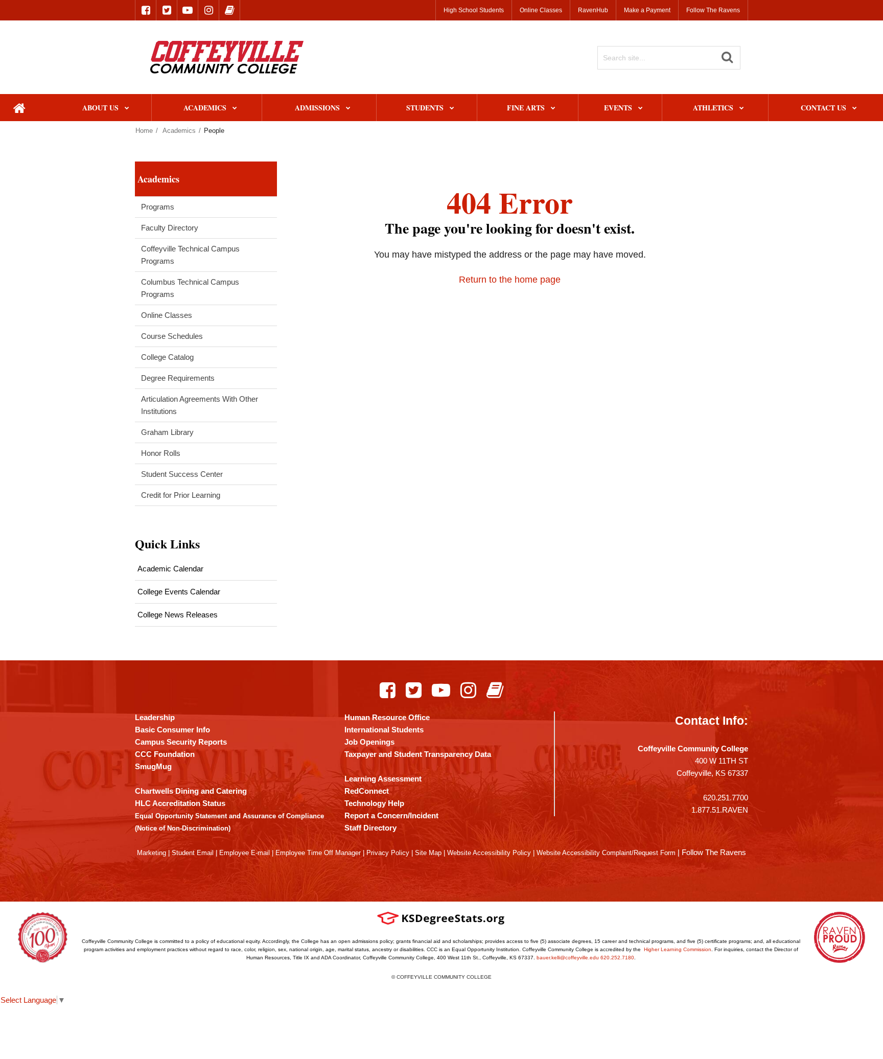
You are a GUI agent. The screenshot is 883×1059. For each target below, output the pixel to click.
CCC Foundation (165, 754)
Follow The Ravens (713, 10)
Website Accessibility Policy (489, 853)
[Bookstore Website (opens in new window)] (229, 10)
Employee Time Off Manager (318, 853)
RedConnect (366, 791)
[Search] (727, 57)
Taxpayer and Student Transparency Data (417, 754)
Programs (157, 206)
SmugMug (153, 766)
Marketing (151, 853)
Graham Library (167, 432)
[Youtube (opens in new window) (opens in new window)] (441, 690)
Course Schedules (172, 336)
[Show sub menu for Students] (452, 108)
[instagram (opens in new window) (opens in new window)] (208, 10)
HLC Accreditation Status (180, 803)
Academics (179, 130)
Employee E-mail (244, 853)
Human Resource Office (387, 717)
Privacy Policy (387, 853)
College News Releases (177, 614)
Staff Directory (370, 827)
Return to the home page (510, 279)
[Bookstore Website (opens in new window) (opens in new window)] (494, 690)
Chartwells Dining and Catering (191, 791)
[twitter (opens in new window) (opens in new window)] (166, 10)
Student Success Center (182, 474)
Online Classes (541, 10)
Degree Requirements (178, 378)
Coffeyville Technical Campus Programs (190, 254)
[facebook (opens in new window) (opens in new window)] (145, 10)
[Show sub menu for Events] (640, 108)
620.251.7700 (725, 797)
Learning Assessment (383, 778)
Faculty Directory (169, 227)
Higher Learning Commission (677, 949)
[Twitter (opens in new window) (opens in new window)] (414, 690)
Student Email (193, 853)
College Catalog (167, 357)
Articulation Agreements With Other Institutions (199, 405)
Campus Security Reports (181, 742)
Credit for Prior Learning (180, 495)
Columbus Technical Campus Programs (190, 288)
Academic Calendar (170, 568)
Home (144, 130)
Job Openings (369, 742)
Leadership (155, 717)
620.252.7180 (617, 957)
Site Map (428, 853)
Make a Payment (647, 10)
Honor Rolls (160, 453)
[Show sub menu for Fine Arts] (553, 108)
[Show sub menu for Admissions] (348, 108)
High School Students (474, 10)
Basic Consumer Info (172, 729)
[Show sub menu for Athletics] (741, 108)
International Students (384, 729)
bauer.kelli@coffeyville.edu (568, 957)
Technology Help (374, 803)
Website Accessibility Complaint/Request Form (606, 853)
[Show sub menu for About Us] (127, 108)
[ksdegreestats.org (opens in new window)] (441, 918)
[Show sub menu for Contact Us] (854, 108)
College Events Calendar (178, 591)
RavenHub (593, 10)
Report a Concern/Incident (391, 815)
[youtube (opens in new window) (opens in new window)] (187, 10)
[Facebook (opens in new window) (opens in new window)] (388, 690)
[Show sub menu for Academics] (235, 108)
